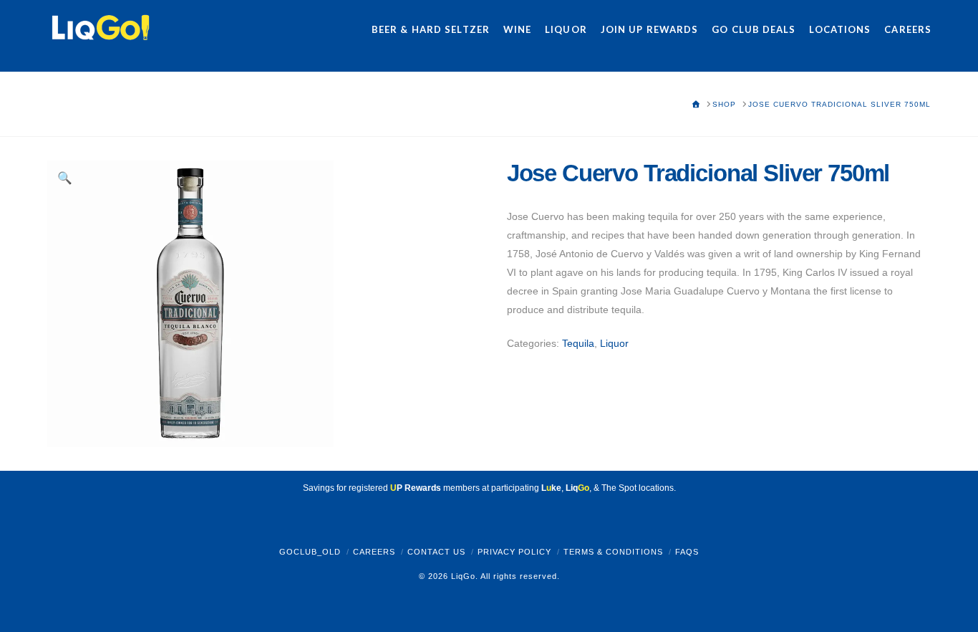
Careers (374, 551)
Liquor (614, 343)
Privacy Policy (514, 551)
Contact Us (436, 551)
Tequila (578, 343)
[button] (65, 178)
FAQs (687, 551)
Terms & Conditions (613, 551)
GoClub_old (310, 551)
